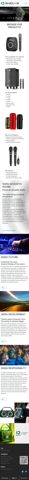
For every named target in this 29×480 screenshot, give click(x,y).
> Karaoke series (9, 103)
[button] (8, 18)
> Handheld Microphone (11, 174)
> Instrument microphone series (13, 177)
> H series (7, 99)
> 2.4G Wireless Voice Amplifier (13, 60)
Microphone (9, 170)
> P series (7, 106)
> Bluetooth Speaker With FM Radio (14, 138)
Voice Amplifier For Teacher (14, 57)
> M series (8, 94)
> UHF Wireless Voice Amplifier (13, 58)
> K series (7, 101)
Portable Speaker (11, 92)
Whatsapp (5, 478)
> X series (7, 96)
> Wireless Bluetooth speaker (12, 142)
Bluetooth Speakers (12, 135)
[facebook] (22, 472)
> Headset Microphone (11, 172)
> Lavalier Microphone (11, 176)
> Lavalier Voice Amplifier (11, 64)
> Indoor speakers (10, 140)
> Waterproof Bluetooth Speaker (13, 137)
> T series (7, 98)
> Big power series (10, 105)
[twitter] (26, 472)
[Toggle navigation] (26, 3)
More (3, 287)
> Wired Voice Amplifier (11, 62)
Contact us (25, 478)
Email (15, 478)
